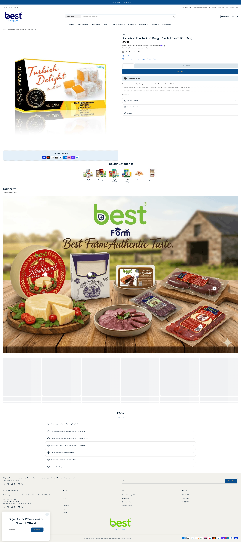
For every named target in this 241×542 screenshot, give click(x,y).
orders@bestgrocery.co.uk (11, 501)
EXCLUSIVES (185, 498)
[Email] (15, 7)
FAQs (64, 498)
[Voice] (170, 16)
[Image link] (88, 176)
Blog (64, 502)
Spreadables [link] (152, 180)
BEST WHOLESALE (187, 7)
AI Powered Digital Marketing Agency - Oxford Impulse (116, 538)
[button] (232, 7)
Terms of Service (127, 505)
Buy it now (180, 71)
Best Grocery (91, 538)
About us (65, 495)
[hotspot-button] (45, 274)
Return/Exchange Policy (129, 495)
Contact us (66, 505)
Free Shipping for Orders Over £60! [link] (120, 2)
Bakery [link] (139, 180)
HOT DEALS (185, 495)
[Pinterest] (7, 7)
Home (4, 29)
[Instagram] (9, 7)
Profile (65, 509)
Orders (65, 512)
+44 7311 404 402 (11, 499)
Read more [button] (125, 95)
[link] (120, 417)
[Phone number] (17, 7)
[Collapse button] (120, 424)
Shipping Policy (126, 502)
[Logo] (13, 16)
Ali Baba (124, 35)
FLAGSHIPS (185, 502)
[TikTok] (12, 7)
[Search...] (174, 16)
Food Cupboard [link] (88, 180)
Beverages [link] (101, 180)
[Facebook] (4, 7)
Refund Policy (126, 498)
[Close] (47, 514)
